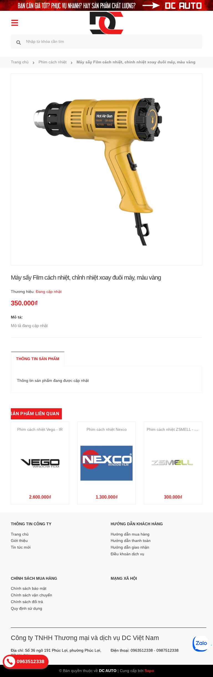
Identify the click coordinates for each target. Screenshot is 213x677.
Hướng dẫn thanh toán (131, 540)
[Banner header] (106, 5)
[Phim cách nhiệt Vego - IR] (40, 463)
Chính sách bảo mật (28, 588)
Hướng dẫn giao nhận (130, 547)
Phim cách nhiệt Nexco (107, 429)
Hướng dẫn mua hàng (130, 534)
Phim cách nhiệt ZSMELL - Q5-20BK (179, 429)
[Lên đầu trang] (201, 663)
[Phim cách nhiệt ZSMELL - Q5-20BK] (173, 463)
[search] (18, 42)
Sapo (149, 670)
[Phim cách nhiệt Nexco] (106, 463)
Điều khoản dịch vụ (127, 554)
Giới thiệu (19, 540)
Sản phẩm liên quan (34, 413)
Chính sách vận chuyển (31, 595)
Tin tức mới (21, 547)
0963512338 (142, 650)
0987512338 (167, 650)
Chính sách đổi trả (27, 601)
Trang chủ (20, 534)
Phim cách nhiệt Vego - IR (40, 429)
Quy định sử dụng (26, 608)
